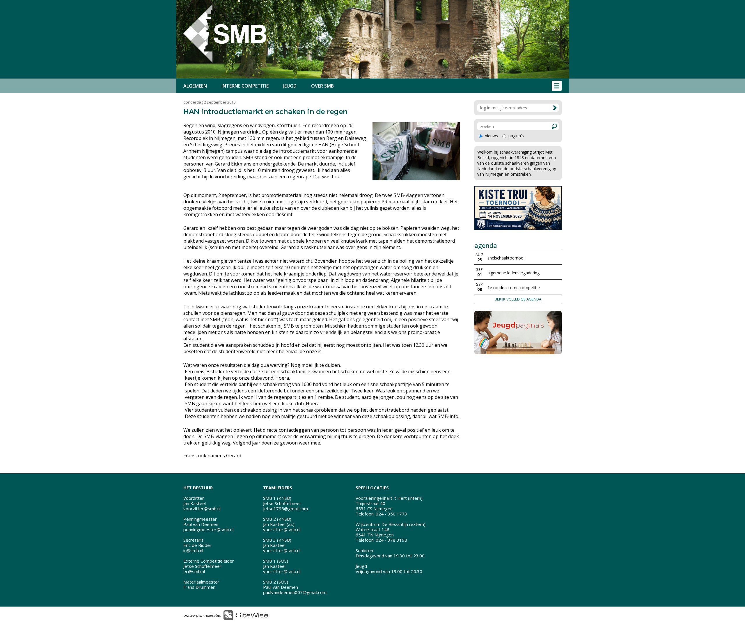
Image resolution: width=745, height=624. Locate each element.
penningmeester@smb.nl (208, 529)
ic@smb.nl (193, 550)
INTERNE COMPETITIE (245, 86)
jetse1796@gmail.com (285, 508)
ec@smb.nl (194, 571)
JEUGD (290, 86)
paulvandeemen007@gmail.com (295, 592)
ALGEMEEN (195, 86)
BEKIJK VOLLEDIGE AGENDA (518, 299)
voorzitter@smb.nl (202, 508)
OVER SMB (322, 86)
